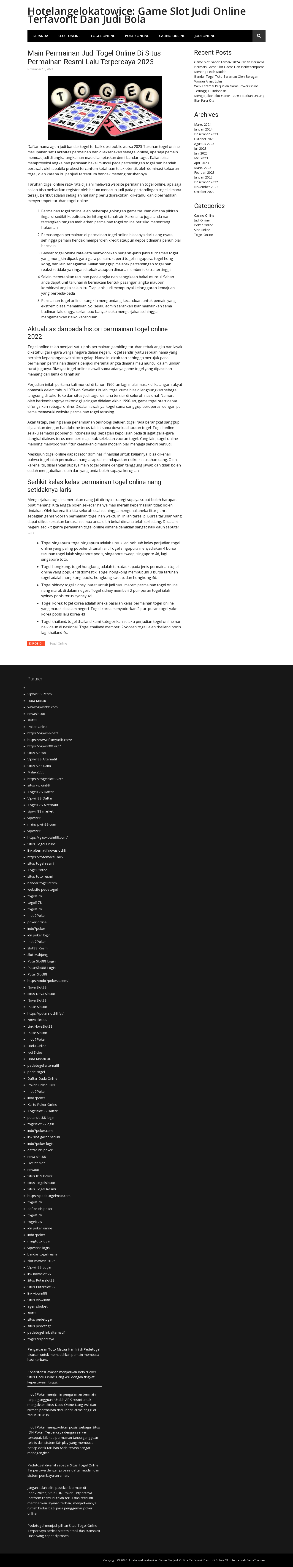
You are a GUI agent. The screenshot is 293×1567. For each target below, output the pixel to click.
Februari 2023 (204, 172)
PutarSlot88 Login (41, 961)
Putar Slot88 (37, 974)
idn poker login (38, 935)
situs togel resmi (40, 863)
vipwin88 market (40, 811)
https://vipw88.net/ (42, 733)
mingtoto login (38, 1241)
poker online (37, 922)
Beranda (40, 35)
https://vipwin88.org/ (44, 746)
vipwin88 (34, 817)
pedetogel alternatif (43, 1065)
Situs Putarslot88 (41, 1280)
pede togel (36, 1071)
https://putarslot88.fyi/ (45, 1013)
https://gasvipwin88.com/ (47, 837)
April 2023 (201, 163)
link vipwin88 (37, 1293)
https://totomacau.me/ (45, 857)
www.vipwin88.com (42, 707)
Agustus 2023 (204, 143)
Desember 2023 (206, 134)
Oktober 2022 (204, 191)
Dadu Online (36, 1045)
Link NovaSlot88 (40, 1026)
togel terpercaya (40, 1339)
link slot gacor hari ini (43, 1137)
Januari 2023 (203, 177)
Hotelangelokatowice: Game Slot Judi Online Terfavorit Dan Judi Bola (136, 15)
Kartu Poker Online (42, 1104)
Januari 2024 (203, 129)
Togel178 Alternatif (42, 804)
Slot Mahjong (37, 954)
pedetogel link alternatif (46, 1332)
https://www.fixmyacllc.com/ (49, 739)
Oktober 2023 (204, 139)
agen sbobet (37, 1306)
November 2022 (206, 187)
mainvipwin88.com (41, 824)
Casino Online (172, 35)
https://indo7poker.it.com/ (48, 980)
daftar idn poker (40, 1150)
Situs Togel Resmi (41, 1189)
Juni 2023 (201, 153)
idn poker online (39, 1228)
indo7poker (36, 928)
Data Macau (36, 700)
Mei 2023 (201, 158)
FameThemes (256, 1560)
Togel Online (102, 35)
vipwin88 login (38, 1247)
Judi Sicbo (34, 1052)
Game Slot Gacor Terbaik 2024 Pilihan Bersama (229, 62)
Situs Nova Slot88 (41, 993)
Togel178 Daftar (40, 791)
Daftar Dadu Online (42, 1078)
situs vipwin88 (38, 785)
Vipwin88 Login (39, 1267)
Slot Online (69, 35)
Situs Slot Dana (39, 765)
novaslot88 (36, 713)
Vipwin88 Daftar (40, 798)
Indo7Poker (36, 915)
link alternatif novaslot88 (46, 850)
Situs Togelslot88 (41, 1182)
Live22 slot (36, 1163)
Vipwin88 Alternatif (42, 759)
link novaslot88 (39, 1273)
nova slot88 (36, 1156)
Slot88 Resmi (37, 948)
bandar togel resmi (42, 883)
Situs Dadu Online (60, 1404)
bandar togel (78, 146)
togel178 (34, 896)
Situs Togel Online (41, 844)
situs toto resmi (40, 876)
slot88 (32, 720)
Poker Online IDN (41, 1084)
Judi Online (205, 35)
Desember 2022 (206, 182)
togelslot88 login (40, 1124)
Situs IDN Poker (39, 1176)
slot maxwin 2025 (41, 1260)
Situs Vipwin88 (38, 1300)
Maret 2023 (202, 167)
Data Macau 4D (39, 1058)
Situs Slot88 (36, 752)
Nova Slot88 (37, 987)
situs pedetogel (39, 1319)
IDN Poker (35, 1432)
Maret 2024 (202, 124)
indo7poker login (40, 1143)
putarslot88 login (40, 1117)
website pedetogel (42, 889)
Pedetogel (92, 1349)
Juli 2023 (200, 148)
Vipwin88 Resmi (39, 694)
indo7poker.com (40, 1130)
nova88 (33, 1169)
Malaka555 (35, 772)
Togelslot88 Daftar (42, 1111)
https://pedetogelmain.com (49, 1195)
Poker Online (137, 35)
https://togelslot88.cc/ (45, 778)
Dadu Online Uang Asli (53, 1377)
